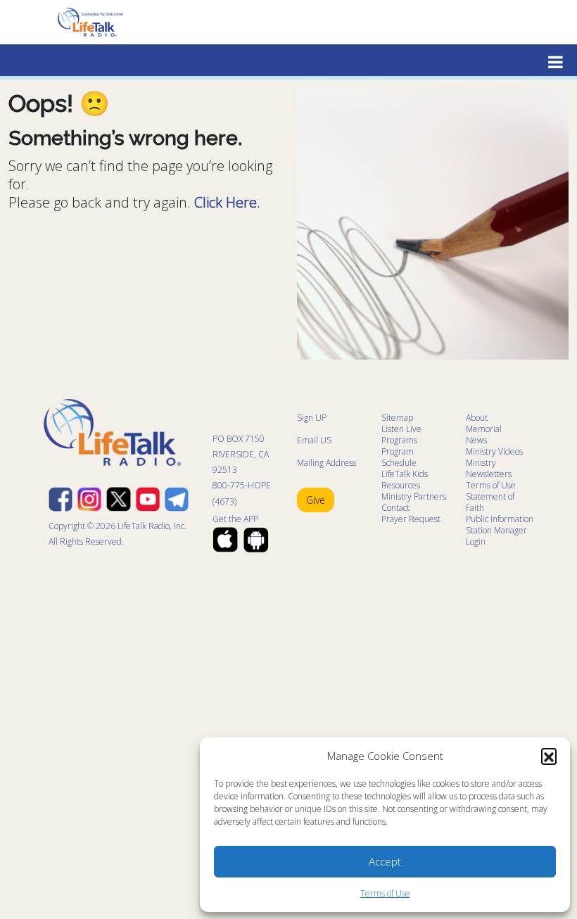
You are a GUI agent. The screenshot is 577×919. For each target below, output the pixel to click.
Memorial (484, 429)
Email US (314, 440)
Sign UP (311, 418)
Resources (400, 485)
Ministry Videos (494, 451)
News (476, 440)
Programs (399, 440)
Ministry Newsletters (489, 468)
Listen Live (401, 429)
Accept (385, 861)
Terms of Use (385, 893)
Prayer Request (410, 519)
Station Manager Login (496, 535)
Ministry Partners (413, 496)
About (477, 418)
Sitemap (397, 418)
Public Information (499, 519)
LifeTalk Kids (404, 474)
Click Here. (227, 202)
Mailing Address (326, 463)
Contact (395, 508)
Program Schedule (399, 457)
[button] (549, 756)
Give (315, 500)
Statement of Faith (490, 502)
